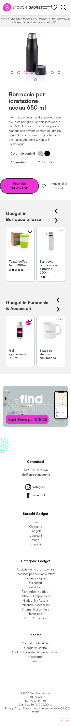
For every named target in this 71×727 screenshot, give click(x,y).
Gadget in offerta (35, 648)
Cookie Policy (30, 708)
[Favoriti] (54, 7)
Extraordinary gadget (35, 592)
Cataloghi (35, 535)
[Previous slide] (56, 211)
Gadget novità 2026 (35, 643)
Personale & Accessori (35, 18)
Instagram (39, 487)
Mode (35, 540)
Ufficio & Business (35, 618)
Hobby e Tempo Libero (35, 596)
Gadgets (15, 18)
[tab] (12, 72)
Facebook (39, 495)
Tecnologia (36, 614)
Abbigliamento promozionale (35, 569)
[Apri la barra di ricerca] (63, 7)
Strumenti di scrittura (35, 609)
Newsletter (35, 657)
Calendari (35, 583)
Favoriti (35, 661)
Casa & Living (35, 587)
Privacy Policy (13, 708)
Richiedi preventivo (19, 186)
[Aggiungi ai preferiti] (30, 231)
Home (4, 18)
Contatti (35, 544)
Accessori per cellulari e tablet (35, 574)
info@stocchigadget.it (35, 474)
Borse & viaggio (35, 578)
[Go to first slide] (56, 220)
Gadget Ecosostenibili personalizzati (35, 652)
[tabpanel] (35, 57)
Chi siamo (35, 526)
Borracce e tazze (60, 18)
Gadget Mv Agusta (35, 600)
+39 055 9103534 (35, 470)
